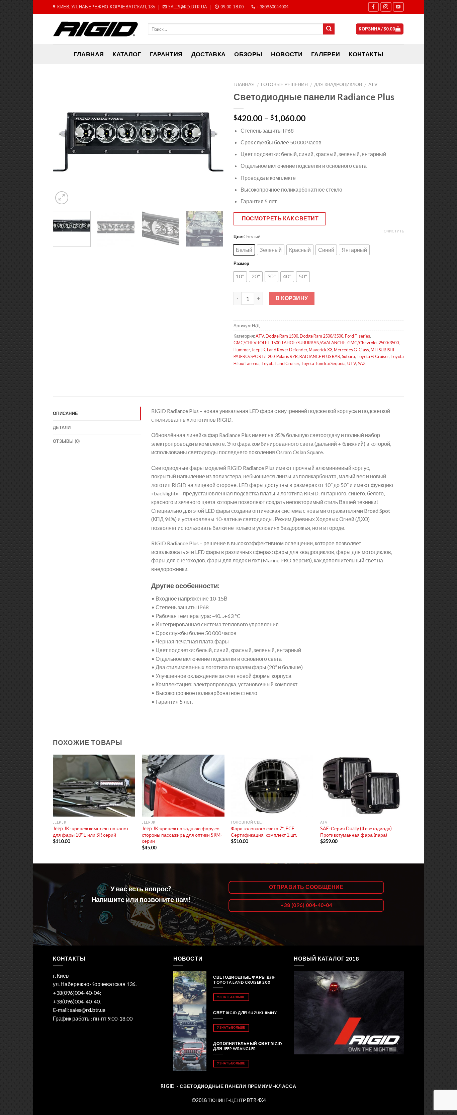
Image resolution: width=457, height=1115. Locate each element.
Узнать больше (231, 997)
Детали (62, 427)
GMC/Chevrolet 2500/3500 (373, 342)
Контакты (366, 54)
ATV (372, 84)
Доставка (208, 54)
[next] (212, 142)
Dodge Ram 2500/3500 (321, 336)
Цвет (239, 236)
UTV (351, 363)
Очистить (394, 231)
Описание (65, 413)
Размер (241, 263)
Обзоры (248, 54)
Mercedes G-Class (351, 349)
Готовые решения (284, 84)
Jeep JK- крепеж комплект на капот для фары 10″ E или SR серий (90, 832)
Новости (286, 54)
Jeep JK (258, 349)
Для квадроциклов (338, 84)
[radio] (244, 250)
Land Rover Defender (287, 349)
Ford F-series (357, 336)
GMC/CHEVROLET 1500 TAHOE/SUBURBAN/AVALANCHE (290, 342)
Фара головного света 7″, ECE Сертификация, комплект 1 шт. (264, 832)
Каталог (126, 54)
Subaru (348, 356)
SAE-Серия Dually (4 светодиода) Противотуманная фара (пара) (356, 832)
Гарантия (166, 54)
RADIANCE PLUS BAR (319, 356)
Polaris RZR (287, 356)
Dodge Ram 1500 (282, 336)
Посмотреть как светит (280, 218)
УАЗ (362, 363)
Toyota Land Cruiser (280, 363)
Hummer (242, 349)
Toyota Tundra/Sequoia (323, 363)
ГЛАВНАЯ (89, 54)
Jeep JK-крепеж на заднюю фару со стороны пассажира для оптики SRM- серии (182, 835)
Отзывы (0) (66, 441)
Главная (244, 84)
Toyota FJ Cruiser (373, 356)
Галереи (325, 54)
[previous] (65, 142)
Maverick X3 (320, 349)
